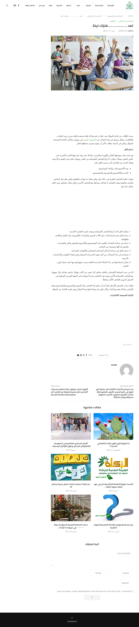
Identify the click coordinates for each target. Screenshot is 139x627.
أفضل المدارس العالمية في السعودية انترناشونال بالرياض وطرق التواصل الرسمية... (71, 445)
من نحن (42, 5)
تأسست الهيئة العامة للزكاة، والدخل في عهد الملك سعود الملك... (113, 485)
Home (130, 16)
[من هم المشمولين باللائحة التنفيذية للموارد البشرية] (113, 508)
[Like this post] (89, 355)
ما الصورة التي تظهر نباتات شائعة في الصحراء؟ (113, 445)
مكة (50, 5)
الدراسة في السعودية (115, 16)
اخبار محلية (99, 5)
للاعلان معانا (30, 5)
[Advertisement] (92, 114)
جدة (78, 5)
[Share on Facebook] (86, 355)
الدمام (68, 5)
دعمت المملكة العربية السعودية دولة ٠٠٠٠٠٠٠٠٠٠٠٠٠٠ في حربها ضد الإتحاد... (71, 526)
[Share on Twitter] (84, 355)
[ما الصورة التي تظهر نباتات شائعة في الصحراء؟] (113, 426)
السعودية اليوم (90, 139)
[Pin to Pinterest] (81, 355)
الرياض (88, 5)
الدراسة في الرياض (94, 16)
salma (130, 30)
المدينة (59, 5)
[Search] (7, 5)
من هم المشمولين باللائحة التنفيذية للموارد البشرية (113, 526)
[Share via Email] (78, 355)
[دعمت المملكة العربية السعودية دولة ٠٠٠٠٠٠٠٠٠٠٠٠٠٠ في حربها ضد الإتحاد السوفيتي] (71, 508)
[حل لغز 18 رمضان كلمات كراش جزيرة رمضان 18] (71, 467)
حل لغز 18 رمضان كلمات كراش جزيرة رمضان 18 (71, 485)
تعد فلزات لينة (127, 344)
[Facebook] (18, 5)
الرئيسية (111, 5)
